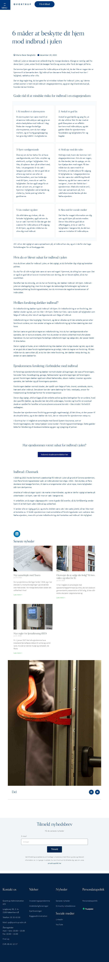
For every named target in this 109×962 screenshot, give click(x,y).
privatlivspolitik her (54, 863)
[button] (8, 6)
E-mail (24, 836)
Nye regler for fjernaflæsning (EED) (30, 633)
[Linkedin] (17, 534)
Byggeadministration (38, 915)
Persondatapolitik (89, 900)
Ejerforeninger (35, 910)
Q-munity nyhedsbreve (65, 905)
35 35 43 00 (15, 917)
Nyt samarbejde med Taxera (27, 575)
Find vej (6, 938)
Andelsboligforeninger (38, 905)
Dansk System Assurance (63, 420)
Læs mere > (18, 595)
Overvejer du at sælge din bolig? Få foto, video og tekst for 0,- (75, 576)
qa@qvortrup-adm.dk (17, 922)
